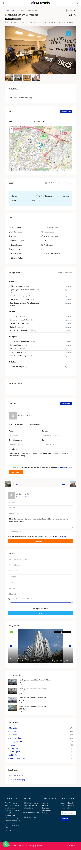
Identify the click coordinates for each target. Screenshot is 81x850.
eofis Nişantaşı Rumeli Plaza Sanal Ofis (32, 698)
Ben (43, 440)
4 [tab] (44, 665)
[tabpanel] (40, 646)
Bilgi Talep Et (15, 472)
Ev (8, 10)
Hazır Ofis (13, 728)
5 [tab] (47, 665)
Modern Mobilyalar (51, 227)
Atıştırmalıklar (16, 232)
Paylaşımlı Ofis (15, 741)
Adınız (11, 431)
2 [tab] (39, 665)
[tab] (68, 33)
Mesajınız (13, 449)
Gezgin (12, 745)
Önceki (15, 484)
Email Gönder (40, 541)
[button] (41, 145)
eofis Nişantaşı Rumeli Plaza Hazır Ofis (32, 706)
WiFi (45, 241)
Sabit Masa (13, 755)
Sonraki (65, 484)
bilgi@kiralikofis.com (18, 775)
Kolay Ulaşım (16, 254)
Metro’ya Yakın (17, 258)
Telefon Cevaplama (17, 758)
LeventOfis (14, 10)
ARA (40, 613)
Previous (11, 646)
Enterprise (13, 748)
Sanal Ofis (13, 731)
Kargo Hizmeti (16, 245)
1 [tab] (36, 665)
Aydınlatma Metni (65, 467)
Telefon (45, 431)
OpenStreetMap (61, 170)
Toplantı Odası (15, 738)
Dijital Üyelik (14, 752)
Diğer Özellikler (41, 608)
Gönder (65, 819)
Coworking (9, 18)
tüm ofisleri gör (66, 403)
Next (70, 646)
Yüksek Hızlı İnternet (52, 254)
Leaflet (52, 170)
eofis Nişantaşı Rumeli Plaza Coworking (33, 689)
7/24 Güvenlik (16, 227)
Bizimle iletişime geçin (17, 780)
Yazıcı (46, 249)
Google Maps (67, 111)
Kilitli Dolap (15, 249)
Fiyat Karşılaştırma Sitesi (35, 846)
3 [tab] (41, 665)
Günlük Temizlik (17, 241)
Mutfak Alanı (49, 232)
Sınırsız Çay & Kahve (51, 236)
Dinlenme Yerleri (17, 236)
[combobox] (57, 444)
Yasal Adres (48, 245)
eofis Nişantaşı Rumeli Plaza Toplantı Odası (34, 680)
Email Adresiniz (15, 440)
